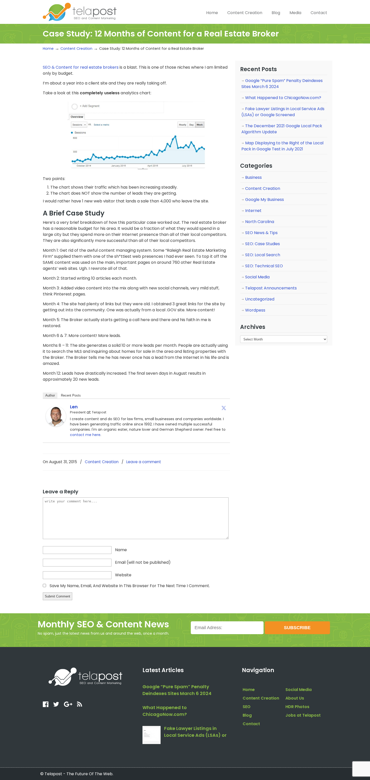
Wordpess (255, 310)
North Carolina (259, 222)
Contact (251, 724)
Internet (253, 210)
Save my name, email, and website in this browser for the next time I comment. (130, 586)
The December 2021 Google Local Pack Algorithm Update (281, 129)
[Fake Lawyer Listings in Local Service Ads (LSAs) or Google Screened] (151, 735)
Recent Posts (71, 395)
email (143, 562)
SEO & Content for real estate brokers (81, 67)
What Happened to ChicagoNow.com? (283, 98)
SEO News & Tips (261, 233)
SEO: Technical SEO (264, 266)
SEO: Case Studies (262, 244)
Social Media (257, 277)
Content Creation (76, 48)
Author (50, 395)
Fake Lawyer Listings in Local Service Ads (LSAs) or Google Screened (282, 112)
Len (74, 407)
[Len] (56, 425)
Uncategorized (259, 299)
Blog (247, 715)
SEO (246, 707)
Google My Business (264, 199)
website (123, 575)
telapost (80, 11)
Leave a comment (143, 461)
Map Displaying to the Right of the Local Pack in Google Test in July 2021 (282, 146)
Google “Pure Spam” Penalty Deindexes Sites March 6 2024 (282, 84)
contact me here (85, 434)
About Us (294, 698)
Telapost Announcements (271, 288)
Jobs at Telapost (303, 715)
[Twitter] (224, 408)
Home (48, 48)
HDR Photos (297, 707)
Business (253, 177)
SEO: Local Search (262, 255)
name (121, 550)
